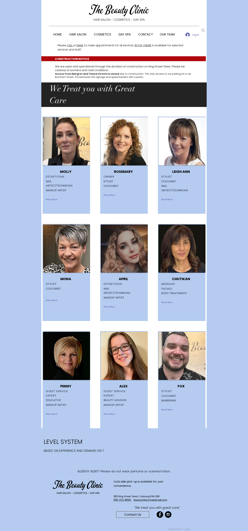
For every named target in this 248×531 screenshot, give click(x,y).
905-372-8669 (123, 500)
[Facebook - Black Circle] (160, 514)
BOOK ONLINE (143, 45)
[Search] (203, 30)
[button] (102, 34)
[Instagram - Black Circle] (168, 514)
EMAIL (80, 45)
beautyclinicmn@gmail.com (150, 500)
